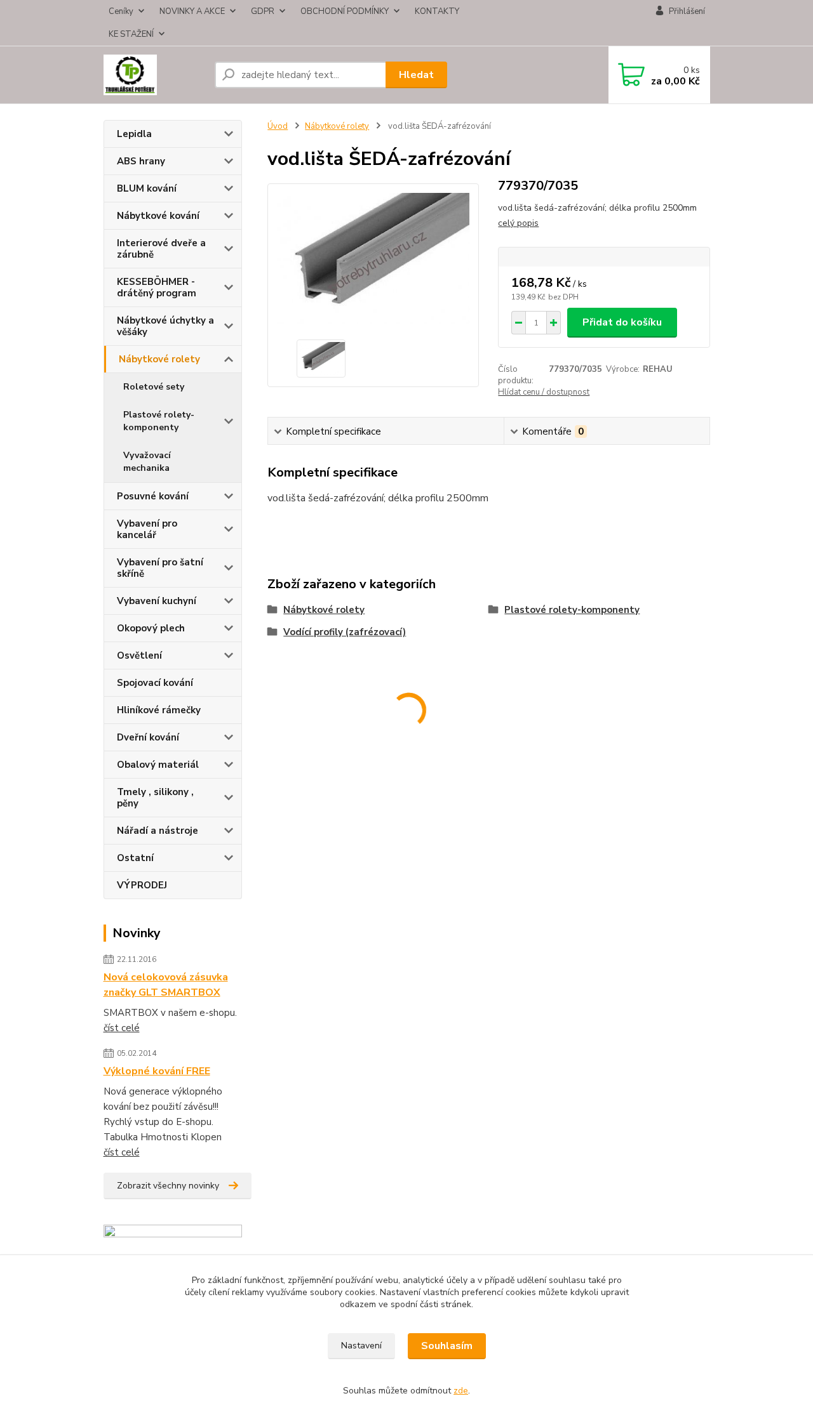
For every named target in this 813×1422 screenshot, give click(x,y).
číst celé (122, 1028)
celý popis (518, 223)
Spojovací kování (155, 682)
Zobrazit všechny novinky (168, 1186)
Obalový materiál (158, 764)
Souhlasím (447, 1346)
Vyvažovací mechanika (147, 461)
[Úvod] (154, 75)
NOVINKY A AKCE (192, 11)
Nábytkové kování (158, 215)
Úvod (277, 126)
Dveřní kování (148, 737)
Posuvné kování (153, 496)
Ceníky (121, 11)
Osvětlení (139, 655)
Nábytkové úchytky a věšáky (165, 326)
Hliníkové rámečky (159, 710)
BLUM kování (147, 188)
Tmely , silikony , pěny (155, 798)
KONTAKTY (437, 11)
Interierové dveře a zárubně (161, 249)
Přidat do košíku (622, 322)
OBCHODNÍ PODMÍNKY (344, 11)
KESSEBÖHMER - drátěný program (156, 287)
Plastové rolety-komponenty (158, 421)
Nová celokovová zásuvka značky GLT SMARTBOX (166, 984)
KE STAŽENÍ (131, 34)
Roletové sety (153, 387)
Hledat (416, 75)
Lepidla (134, 134)
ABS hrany (141, 161)
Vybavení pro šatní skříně (160, 568)
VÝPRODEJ (142, 885)
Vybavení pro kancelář (147, 529)
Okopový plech (151, 628)
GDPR (262, 11)
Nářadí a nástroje (157, 830)
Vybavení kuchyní (156, 601)
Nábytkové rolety (159, 359)
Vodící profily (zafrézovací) (344, 632)
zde (461, 1391)
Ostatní (135, 858)
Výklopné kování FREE (157, 1071)
